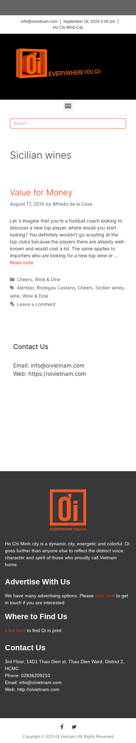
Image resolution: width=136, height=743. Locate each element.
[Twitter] (74, 726)
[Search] (121, 123)
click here (105, 595)
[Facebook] (62, 726)
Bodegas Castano (56, 287)
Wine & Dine (47, 279)
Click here (15, 630)
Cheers (24, 279)
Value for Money (41, 192)
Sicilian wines (109, 287)
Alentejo (25, 287)
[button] (68, 105)
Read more (21, 262)
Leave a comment (36, 304)
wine (15, 296)
